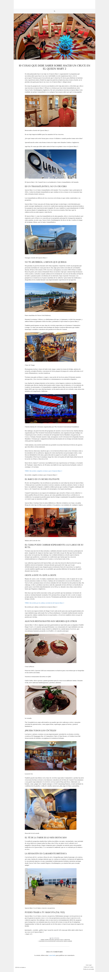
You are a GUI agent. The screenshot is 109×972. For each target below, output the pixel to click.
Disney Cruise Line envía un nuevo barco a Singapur (55, 939)
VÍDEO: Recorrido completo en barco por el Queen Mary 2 (43, 471)
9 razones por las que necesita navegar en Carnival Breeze (55, 941)
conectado (52, 955)
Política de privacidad (88, 969)
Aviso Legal (88, 965)
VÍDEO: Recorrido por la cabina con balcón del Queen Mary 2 (44, 603)
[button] (54, 11)
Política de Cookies (88, 967)
